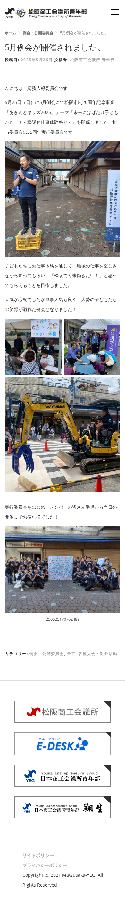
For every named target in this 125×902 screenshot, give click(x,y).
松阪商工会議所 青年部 (92, 59)
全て (71, 653)
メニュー (114, 12)
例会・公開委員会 (46, 653)
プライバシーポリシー (44, 865)
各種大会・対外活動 (98, 653)
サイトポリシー (38, 855)
